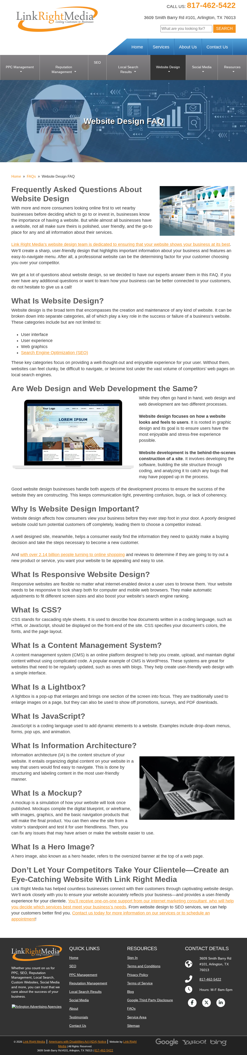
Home (137, 47)
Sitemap (133, 1026)
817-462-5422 (211, 5)
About (73, 1008)
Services (161, 47)
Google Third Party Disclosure (150, 1000)
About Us (188, 47)
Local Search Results (85, 992)
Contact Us (217, 47)
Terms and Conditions (143, 966)
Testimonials (78, 1017)
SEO (72, 966)
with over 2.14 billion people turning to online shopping (72, 554)
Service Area (136, 1017)
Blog (130, 992)
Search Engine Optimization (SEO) (54, 352)
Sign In (132, 958)
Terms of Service (140, 983)
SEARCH (224, 29)
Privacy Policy (137, 975)
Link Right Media (34, 1041)
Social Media (79, 1000)
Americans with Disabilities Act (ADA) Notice (77, 1041)
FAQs (31, 176)
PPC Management (83, 975)
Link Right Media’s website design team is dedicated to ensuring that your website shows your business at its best (120, 244)
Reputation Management (88, 983)
